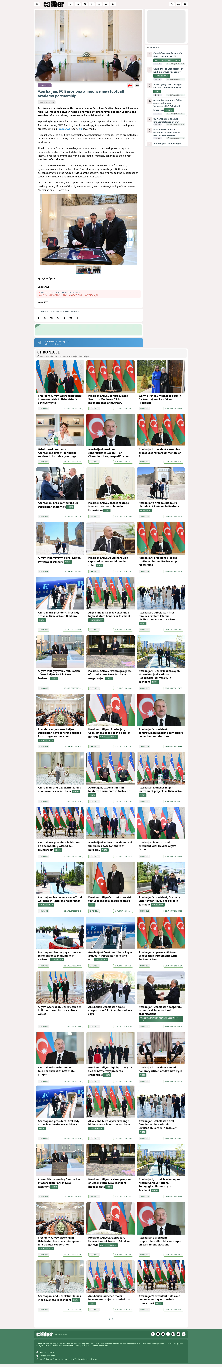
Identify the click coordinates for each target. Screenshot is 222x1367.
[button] (134, 197)
